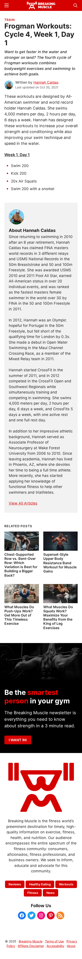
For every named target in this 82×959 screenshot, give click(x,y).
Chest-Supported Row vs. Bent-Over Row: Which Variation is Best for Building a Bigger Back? (20, 564)
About (71, 946)
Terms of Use (54, 941)
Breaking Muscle (30, 941)
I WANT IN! (18, 740)
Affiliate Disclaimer (31, 946)
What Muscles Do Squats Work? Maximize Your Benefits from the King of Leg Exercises (58, 617)
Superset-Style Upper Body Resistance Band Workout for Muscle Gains (60, 562)
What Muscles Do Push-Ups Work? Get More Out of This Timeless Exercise (19, 615)
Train (9, 20)
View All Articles (23, 503)
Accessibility (55, 946)
